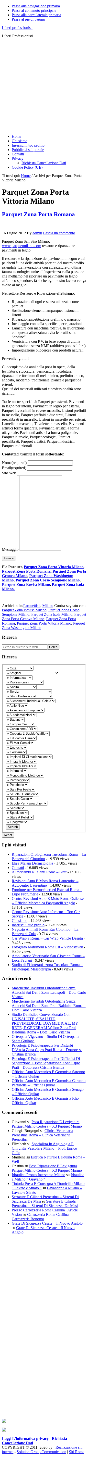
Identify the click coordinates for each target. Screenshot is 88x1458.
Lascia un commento (59, 233)
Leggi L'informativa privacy (25, 1438)
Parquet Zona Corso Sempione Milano (48, 580)
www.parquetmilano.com (21, 246)
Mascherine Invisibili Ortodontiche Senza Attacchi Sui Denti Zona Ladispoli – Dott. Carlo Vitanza (49, 992)
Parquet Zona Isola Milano (51, 614)
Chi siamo (19, 920)
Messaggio (10, 549)
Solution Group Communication (41, 1452)
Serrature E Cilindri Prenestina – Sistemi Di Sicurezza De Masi (45, 1203)
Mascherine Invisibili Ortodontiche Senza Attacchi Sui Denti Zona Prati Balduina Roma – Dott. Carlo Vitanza (49, 1005)
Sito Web (9, 473)
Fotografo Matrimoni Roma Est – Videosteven (47, 947)
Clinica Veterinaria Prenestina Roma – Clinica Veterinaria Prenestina (42, 1135)
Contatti (18, 868)
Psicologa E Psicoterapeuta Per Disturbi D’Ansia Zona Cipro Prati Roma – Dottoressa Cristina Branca (47, 1049)
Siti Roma (76, 1452)
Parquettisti (31, 605)
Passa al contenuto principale (34, 10)
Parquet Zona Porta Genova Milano (44, 616)
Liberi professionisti (17, 27)
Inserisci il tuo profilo (28, 925)
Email (14, 468)
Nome (14, 463)
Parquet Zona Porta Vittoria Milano (54, 567)
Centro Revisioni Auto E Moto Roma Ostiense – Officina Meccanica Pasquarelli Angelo (48, 900)
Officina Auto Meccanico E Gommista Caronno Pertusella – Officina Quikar (49, 1083)
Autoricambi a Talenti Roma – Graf (39, 872)
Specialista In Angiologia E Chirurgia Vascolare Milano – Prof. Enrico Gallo (44, 1148)
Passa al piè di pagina (28, 19)
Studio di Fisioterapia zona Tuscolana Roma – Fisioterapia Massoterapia (47, 967)
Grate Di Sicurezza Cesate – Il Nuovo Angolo (47, 1223)
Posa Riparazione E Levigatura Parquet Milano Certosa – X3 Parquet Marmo (47, 1124)
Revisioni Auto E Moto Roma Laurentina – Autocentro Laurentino (45, 883)
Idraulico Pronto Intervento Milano (38, 1175)
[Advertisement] (44, 86)
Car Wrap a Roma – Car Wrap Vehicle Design (47, 938)
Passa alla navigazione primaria (36, 6)
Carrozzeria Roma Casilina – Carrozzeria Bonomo (42, 1216)
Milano (47, 605)
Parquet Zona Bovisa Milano (26, 584)
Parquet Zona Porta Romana (38, 214)
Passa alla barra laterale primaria (36, 15)
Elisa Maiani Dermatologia (32, 863)
